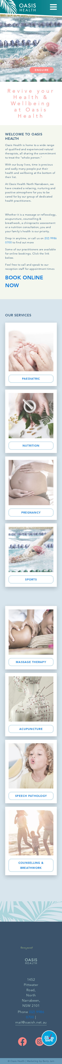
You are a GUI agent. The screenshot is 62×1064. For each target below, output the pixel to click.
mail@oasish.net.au (31, 1022)
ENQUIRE (42, 70)
